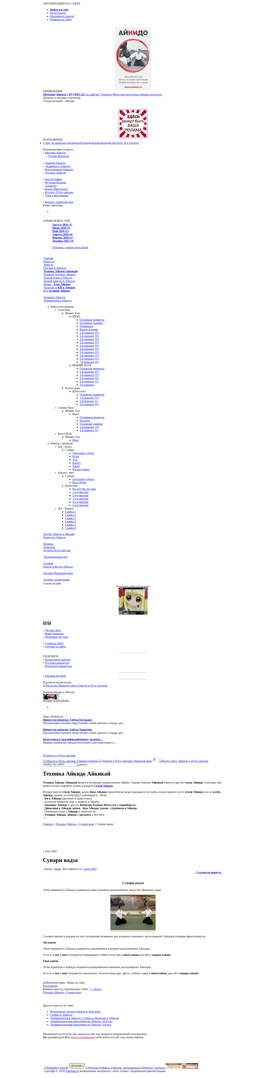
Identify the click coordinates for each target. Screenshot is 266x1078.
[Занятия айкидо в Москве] (133, 88)
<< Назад (95, 989)
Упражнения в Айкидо (57, 300)
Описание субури (83, 453)
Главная (48, 258)
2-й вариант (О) (89, 339)
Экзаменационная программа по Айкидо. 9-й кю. (80, 1024)
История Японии (55, 182)
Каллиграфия (53, 179)
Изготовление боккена (59, 169)
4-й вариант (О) (89, 349)
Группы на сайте (55, 646)
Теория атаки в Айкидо (57, 277)
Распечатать (50, 985)
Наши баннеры (54, 633)
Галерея (48, 563)
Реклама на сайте (55, 675)
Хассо (76, 466)
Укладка (85, 420)
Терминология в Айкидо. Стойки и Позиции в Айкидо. (84, 1018)
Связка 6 (70, 528)
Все (56, 290)
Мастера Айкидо (55, 152)
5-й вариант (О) (89, 352)
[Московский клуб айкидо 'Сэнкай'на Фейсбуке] (49, 623)
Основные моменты (92, 319)
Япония (48, 543)
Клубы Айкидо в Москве (59, 534)
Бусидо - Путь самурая (59, 192)
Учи (74, 459)
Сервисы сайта (54, 643)
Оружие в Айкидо (54, 268)
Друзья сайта (53, 630)
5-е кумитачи (80, 505)
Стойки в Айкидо (61, 1014)
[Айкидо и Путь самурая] (59, 755)
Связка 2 (70, 514)
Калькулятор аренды (57, 659)
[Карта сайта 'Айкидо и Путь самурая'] (183, 761)
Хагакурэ (51, 185)
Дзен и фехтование (57, 195)
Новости (48, 261)
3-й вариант (87, 384)
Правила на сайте (61, 19)
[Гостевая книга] (156, 761)
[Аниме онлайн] (133, 613)
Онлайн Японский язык (58, 573)
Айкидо (48, 264)
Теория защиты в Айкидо (59, 281)
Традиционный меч (55, 556)
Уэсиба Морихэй (58, 156)
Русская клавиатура (57, 662)
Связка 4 (70, 521)
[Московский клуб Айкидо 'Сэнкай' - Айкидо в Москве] (51, 698)
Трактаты (49, 547)
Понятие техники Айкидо (59, 274)
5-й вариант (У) (89, 355)
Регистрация (58, 12)
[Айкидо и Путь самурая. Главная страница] (71, 761)
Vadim (57, 868)
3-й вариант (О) (89, 345)
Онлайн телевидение (56, 579)
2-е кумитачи (80, 495)
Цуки (75, 456)
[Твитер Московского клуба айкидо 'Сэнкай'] (45, 623)
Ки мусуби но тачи (84, 488)
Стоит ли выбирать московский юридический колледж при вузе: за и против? (91, 142)
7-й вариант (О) (89, 362)
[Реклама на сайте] (133, 137)
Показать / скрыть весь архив (70, 247)
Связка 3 (70, 518)
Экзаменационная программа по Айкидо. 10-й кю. (81, 1021)
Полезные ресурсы (56, 636)
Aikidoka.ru (72, 1071)
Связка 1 (70, 511)
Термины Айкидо (54, 297)
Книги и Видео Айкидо (58, 566)
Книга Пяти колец (56, 189)
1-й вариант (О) (89, 332)
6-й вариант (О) (89, 358)
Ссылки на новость (208, 872)
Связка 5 (70, 524)
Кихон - (56, 284)
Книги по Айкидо (54, 537)
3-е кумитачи (80, 498)
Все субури (79, 482)
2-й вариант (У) (89, 342)
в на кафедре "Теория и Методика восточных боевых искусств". (103, 94)
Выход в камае (89, 329)
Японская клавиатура (58, 666)
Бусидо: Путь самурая (56, 550)
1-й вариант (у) (89, 401)
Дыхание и (59, 287)
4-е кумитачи (80, 501)
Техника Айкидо (55, 172)
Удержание (86, 326)
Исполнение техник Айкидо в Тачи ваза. (75, 1011)
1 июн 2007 (89, 868)
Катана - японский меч (59, 202)
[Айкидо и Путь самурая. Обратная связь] (125, 761)
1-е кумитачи (80, 492)
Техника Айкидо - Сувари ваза (62, 992)
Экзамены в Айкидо (57, 166)
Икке (75, 440)
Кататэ (76, 462)
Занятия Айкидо (55, 163)
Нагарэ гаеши (80, 469)
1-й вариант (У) (89, 336)
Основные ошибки (91, 323)
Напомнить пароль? (62, 16)
